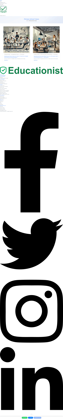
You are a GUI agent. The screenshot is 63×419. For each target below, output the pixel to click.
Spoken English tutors (3, 93)
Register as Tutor (37, 417)
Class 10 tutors (2, 89)
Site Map (1, 106)
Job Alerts (1, 81)
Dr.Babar (1, 15)
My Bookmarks (2, 82)
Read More (6, 60)
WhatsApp (25, 417)
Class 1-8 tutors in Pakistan (4, 91)
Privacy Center (2, 108)
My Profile (1, 4)
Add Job (4, 15)
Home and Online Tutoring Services (46, 54)
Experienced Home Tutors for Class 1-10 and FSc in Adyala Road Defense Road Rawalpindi (16, 57)
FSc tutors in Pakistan (3, 88)
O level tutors (2, 85)
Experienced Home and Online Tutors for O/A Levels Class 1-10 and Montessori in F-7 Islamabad (46, 57)
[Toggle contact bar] (31, 415)
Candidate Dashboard (3, 83)
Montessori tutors (3, 92)
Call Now (31, 417)
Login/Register (2, 5)
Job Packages (2, 97)
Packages (1, 104)
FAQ (0, 102)
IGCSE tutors (2, 87)
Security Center (2, 109)
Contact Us (2, 100)
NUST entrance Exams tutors (4, 94)
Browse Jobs (2, 79)
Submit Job (2, 96)
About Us (1, 101)
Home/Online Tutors (3, 3)
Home (1, 0)
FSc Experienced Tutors (15, 54)
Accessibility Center (3, 110)
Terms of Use (2, 107)
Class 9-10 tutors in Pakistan (4, 90)
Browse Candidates (3, 80)
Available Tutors (2, 2)
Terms (1, 103)
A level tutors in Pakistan (4, 86)
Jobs (0, 1)
